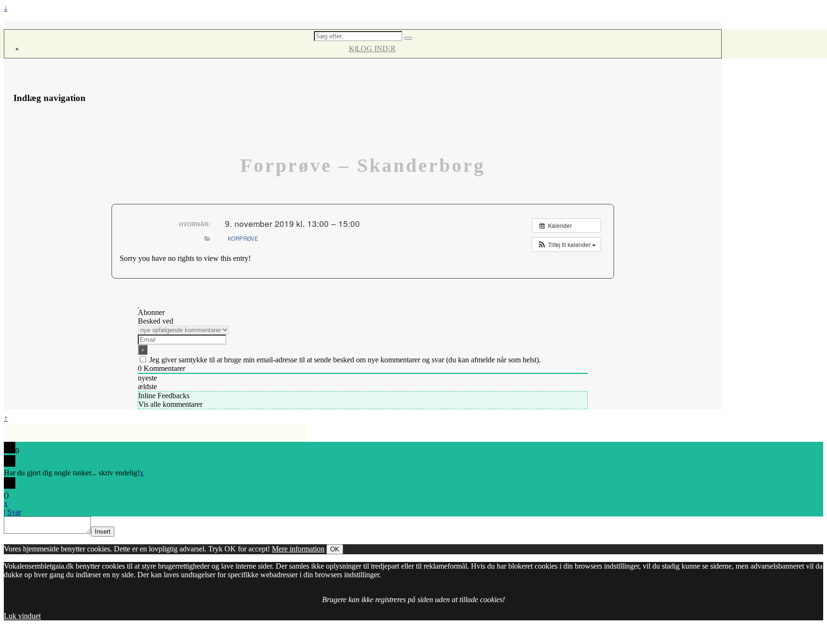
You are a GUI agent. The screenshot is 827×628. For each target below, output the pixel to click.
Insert (103, 531)
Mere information (298, 549)
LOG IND (372, 49)
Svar (14, 512)
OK (334, 549)
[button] (566, 244)
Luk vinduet (22, 616)
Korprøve (243, 238)
